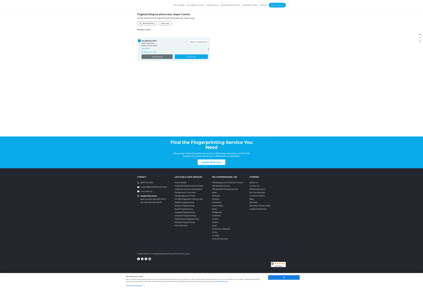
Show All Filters (148, 23)
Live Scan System (257, 196)
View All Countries (220, 239)
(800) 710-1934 (147, 183)
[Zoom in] (420, 34)
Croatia (215, 219)
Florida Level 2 (212, 5)
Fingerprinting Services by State (189, 186)
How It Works (179, 5)
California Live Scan (195, 5)
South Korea (217, 206)
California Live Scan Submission (188, 189)
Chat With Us (146, 191)
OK (284, 277)
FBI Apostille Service (221, 186)
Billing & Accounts (257, 189)
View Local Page (157, 57)
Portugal (216, 196)
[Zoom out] (420, 37)
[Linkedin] (146, 259)
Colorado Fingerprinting (185, 216)
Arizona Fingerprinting (184, 206)
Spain (214, 192)
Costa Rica (216, 202)
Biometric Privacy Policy (260, 206)
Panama (215, 199)
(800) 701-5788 (150, 52)
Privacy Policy (173, 254)
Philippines (217, 212)
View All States (181, 226)
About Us (254, 183)
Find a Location (277, 5)
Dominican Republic (221, 229)
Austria (215, 222)
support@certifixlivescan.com (154, 187)
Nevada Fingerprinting (185, 222)
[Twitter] (142, 259)
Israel (214, 226)
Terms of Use (185, 254)
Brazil (214, 209)
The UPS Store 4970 (149, 41)
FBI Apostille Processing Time (225, 189)
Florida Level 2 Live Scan (185, 192)
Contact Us (254, 186)
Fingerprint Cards (250, 5)
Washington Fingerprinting (187, 219)
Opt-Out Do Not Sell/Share (134, 286)
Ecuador (215, 235)
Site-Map (253, 202)
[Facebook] (138, 259)
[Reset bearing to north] (420, 41)
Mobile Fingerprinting (184, 202)
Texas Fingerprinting (184, 209)
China (214, 232)
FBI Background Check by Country (227, 183)
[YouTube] (149, 259)
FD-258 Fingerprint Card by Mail (189, 199)
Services (263, 5)
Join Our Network (257, 192)
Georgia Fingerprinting (185, 212)
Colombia (216, 216)
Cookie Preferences (258, 209)
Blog (252, 199)
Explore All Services (211, 162)
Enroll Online (191, 57)
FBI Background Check (230, 5)
